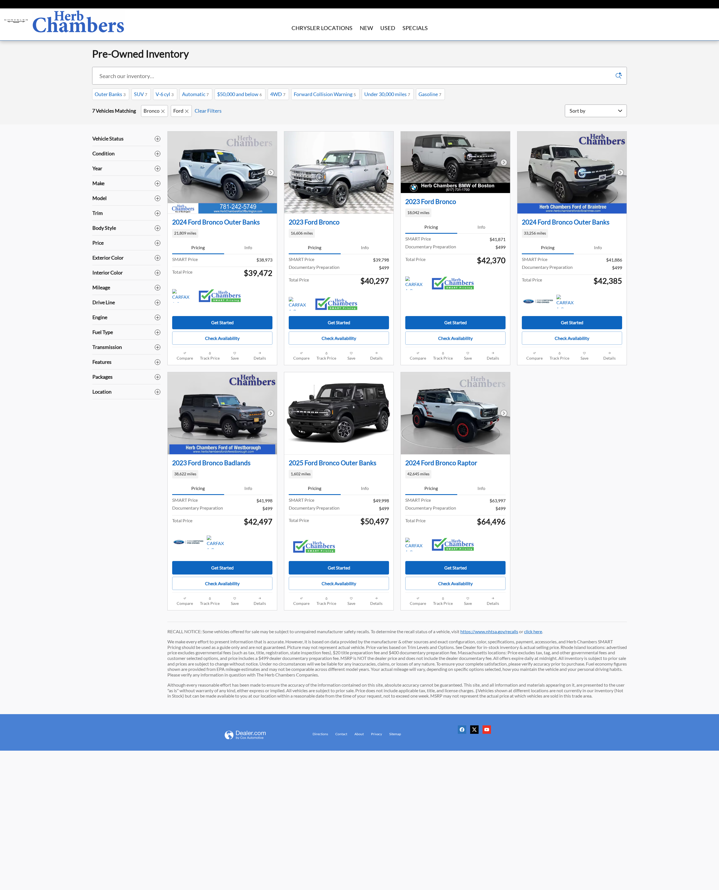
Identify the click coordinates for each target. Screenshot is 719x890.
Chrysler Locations (322, 27)
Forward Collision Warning (325, 94)
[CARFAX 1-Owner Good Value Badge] (299, 303)
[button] (222, 233)
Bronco (152, 111)
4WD (277, 94)
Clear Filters (208, 111)
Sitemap (395, 734)
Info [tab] (248, 247)
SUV (140, 94)
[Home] (16, 21)
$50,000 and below (239, 94)
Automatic (195, 94)
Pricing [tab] (198, 247)
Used (387, 27)
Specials (415, 27)
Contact (341, 734)
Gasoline (429, 94)
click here (533, 631)
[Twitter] (475, 731)
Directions (320, 734)
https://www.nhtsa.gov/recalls (489, 631)
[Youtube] (488, 731)
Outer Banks (110, 94)
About (359, 734)
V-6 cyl (165, 94)
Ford (178, 111)
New (366, 27)
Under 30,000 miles (387, 94)
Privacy (376, 734)
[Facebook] (463, 731)
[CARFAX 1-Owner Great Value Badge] (182, 296)
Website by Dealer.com (252, 735)
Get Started (222, 322)
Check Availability (222, 338)
